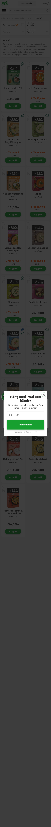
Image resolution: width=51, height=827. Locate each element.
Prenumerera (25, 424)
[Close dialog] (44, 394)
